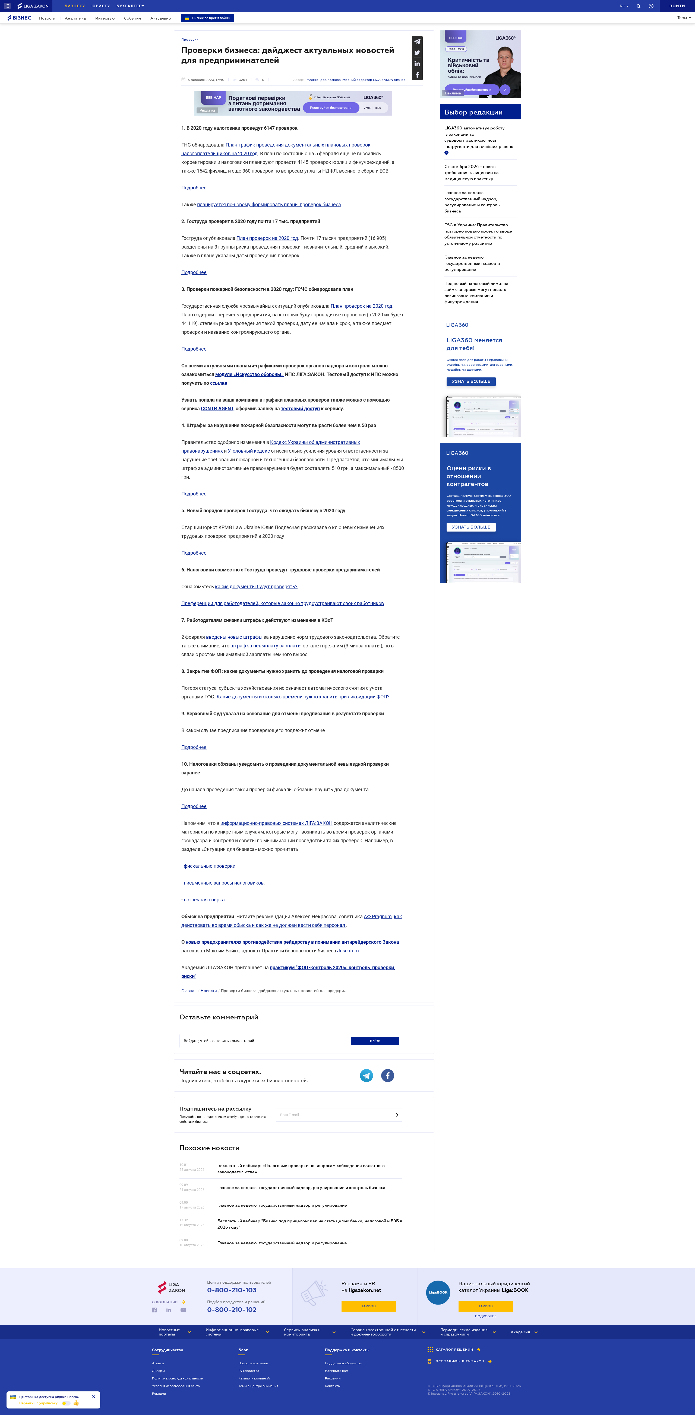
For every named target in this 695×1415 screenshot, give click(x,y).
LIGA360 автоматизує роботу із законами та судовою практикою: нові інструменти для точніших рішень (478, 139)
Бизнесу (75, 6)
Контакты (332, 1386)
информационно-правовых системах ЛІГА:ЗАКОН (276, 823)
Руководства (248, 1371)
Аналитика (75, 18)
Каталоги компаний (254, 1378)
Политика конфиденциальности (177, 1378)
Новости (47, 18)
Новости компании (253, 1363)
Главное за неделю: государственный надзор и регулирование (282, 1205)
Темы (682, 17)
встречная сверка (204, 899)
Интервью (105, 18)
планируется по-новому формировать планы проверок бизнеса (269, 204)
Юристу (100, 6)
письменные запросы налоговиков (224, 883)
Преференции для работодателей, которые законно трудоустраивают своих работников (282, 603)
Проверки (190, 40)
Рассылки (332, 1378)
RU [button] (622, 6)
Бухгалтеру (130, 6)
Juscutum (348, 950)
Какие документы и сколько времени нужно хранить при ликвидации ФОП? (303, 696)
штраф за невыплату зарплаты (266, 645)
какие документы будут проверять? (256, 586)
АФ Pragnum (378, 916)
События (132, 18)
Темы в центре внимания (258, 1386)
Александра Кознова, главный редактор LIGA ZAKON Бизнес (356, 80)
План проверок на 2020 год (267, 238)
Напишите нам (336, 1371)
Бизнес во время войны (210, 18)
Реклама (159, 1393)
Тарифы (368, 1306)
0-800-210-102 (232, 1309)
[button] (7, 6)
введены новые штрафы (234, 637)
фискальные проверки (209, 866)
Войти (375, 1041)
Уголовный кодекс (249, 451)
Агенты (158, 1363)
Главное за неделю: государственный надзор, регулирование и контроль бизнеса (301, 1187)
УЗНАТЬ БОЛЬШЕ (471, 381)
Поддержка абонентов (343, 1363)
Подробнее (194, 187)
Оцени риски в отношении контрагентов (469, 476)
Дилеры (158, 1371)
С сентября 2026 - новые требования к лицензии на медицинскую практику (471, 172)
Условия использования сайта (176, 1386)
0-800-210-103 (232, 1290)
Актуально (160, 18)
